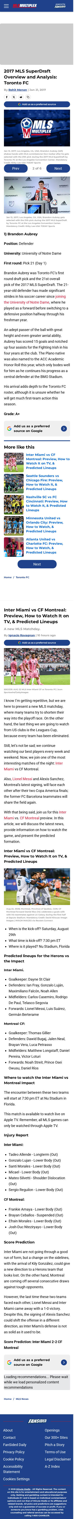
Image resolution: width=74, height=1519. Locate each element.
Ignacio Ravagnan (21, 635)
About (8, 1430)
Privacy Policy (14, 1452)
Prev (15, 168)
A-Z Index (52, 1466)
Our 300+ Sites (56, 1437)
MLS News (22, 1398)
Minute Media (23, 1489)
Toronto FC (22, 577)
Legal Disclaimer (58, 1459)
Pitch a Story (55, 1445)
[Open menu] (6, 6)
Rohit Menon (17, 90)
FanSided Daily (14, 1445)
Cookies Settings (16, 1479)
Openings (52, 1430)
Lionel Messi (22, 779)
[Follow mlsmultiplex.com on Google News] (64, 429)
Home (8, 577)
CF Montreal (29, 818)
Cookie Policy (13, 1459)
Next (58, 168)
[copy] (28, 97)
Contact (9, 1437)
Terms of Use (55, 1452)
